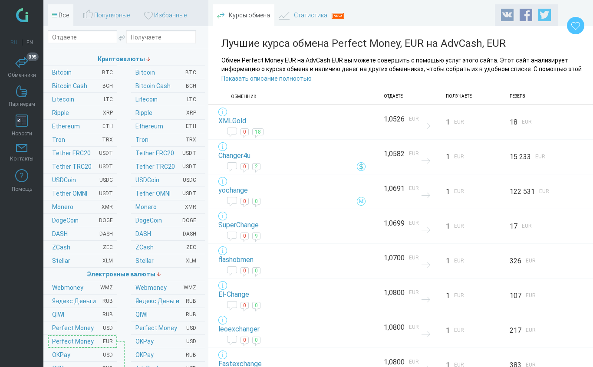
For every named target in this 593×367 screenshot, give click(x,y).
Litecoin (165, 99)
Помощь (22, 189)
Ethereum (165, 126)
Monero (165, 206)
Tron (165, 139)
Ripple (165, 112)
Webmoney (165, 287)
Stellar (165, 260)
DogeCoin (165, 220)
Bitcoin (165, 72)
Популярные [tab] (111, 15)
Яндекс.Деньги (165, 301)
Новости (22, 134)
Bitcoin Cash (165, 85)
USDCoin (165, 180)
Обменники (22, 67)
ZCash (165, 247)
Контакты (21, 159)
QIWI (165, 314)
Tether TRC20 (165, 166)
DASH (165, 233)
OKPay (165, 341)
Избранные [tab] (170, 15)
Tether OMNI (165, 193)
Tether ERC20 (165, 153)
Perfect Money (165, 327)
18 (258, 132)
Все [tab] (63, 15)
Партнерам (22, 104)
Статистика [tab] (311, 15)
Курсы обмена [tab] (248, 15)
